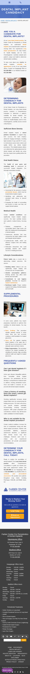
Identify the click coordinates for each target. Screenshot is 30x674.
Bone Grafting (10, 330)
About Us (8, 655)
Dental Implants (11, 20)
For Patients (17, 647)
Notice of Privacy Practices (15, 659)
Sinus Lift (8, 340)
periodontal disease (11, 192)
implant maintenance (11, 282)
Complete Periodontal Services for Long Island (15, 612)
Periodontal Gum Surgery (9, 627)
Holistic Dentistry (9, 653)
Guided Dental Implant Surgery (10, 624)
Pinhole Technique (7, 629)
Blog (23, 655)
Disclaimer (15, 657)
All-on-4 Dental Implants (9, 616)
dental (24, 44)
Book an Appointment (15, 516)
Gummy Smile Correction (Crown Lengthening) (15, 622)
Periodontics (22, 653)
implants (6, 46)
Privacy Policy (11, 662)
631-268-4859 (16, 546)
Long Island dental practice (16, 40)
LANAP (4, 614)
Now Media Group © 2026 (22, 667)
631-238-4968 (16, 557)
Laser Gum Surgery (7, 631)
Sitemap (21, 662)
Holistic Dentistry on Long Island (11, 610)
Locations (16, 655)
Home (2, 20)
